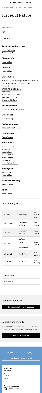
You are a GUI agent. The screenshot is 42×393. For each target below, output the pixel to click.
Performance (7, 28)
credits (6, 378)
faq (5, 373)
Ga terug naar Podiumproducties (21, 307)
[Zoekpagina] (2, 2)
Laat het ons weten (21, 358)
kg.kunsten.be (8, 281)
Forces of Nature (25, 8)
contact (6, 376)
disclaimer (7, 371)
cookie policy (8, 368)
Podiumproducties (9, 8)
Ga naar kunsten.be (21, 336)
